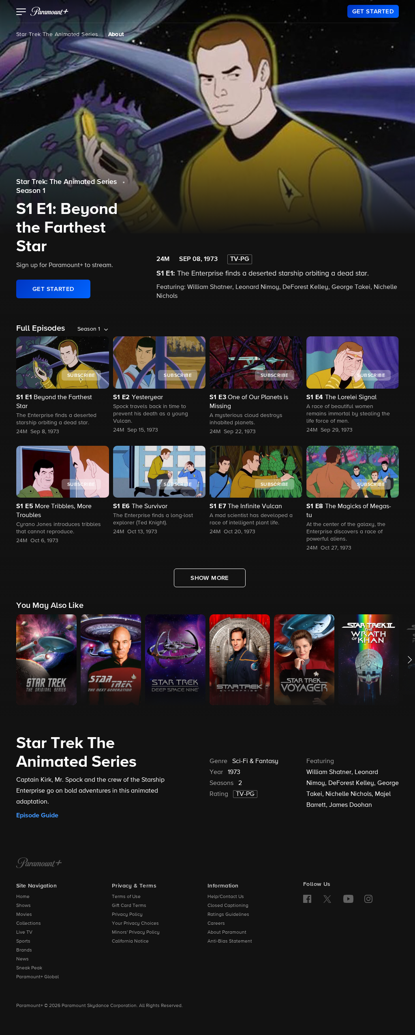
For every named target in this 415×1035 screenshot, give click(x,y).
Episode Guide (37, 815)
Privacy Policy (127, 914)
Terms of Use (126, 896)
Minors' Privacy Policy (136, 932)
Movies (24, 914)
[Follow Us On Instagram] (368, 899)
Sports (23, 941)
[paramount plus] (49, 11)
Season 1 (30, 191)
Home (23, 896)
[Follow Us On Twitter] (327, 898)
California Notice (130, 941)
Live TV (24, 932)
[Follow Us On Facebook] (307, 899)
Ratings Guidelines (228, 914)
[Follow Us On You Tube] (348, 899)
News (22, 959)
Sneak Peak (29, 968)
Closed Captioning (228, 905)
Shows (23, 905)
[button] (21, 13)
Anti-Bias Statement (230, 941)
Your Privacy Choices (135, 923)
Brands (24, 950)
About (116, 34)
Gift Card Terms (129, 905)
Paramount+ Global (37, 977)
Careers (216, 923)
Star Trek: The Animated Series (66, 182)
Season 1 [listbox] (88, 329)
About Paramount (227, 932)
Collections (28, 923)
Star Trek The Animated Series (57, 34)
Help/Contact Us (226, 896)
